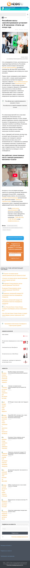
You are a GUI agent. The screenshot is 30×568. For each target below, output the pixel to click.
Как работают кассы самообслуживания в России (12, 227)
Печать (21, 29)
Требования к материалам (7, 556)
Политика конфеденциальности (15, 565)
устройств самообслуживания (10, 197)
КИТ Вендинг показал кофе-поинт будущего (18, 402)
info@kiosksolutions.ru (13, 221)
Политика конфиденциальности (20, 536)
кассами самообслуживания (9, 67)
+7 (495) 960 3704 (18, 217)
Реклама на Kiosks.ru (6, 545)
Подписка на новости (6, 550)
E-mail (26, 29)
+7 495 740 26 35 (12, 219)
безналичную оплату (20, 83)
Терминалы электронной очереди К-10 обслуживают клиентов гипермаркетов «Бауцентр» (12, 301)
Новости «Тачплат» (7, 229)
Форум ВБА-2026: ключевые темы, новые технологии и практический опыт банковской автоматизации (17, 416)
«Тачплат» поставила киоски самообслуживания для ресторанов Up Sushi (17, 387)
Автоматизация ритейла (12, 225)
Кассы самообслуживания (21, 81)
